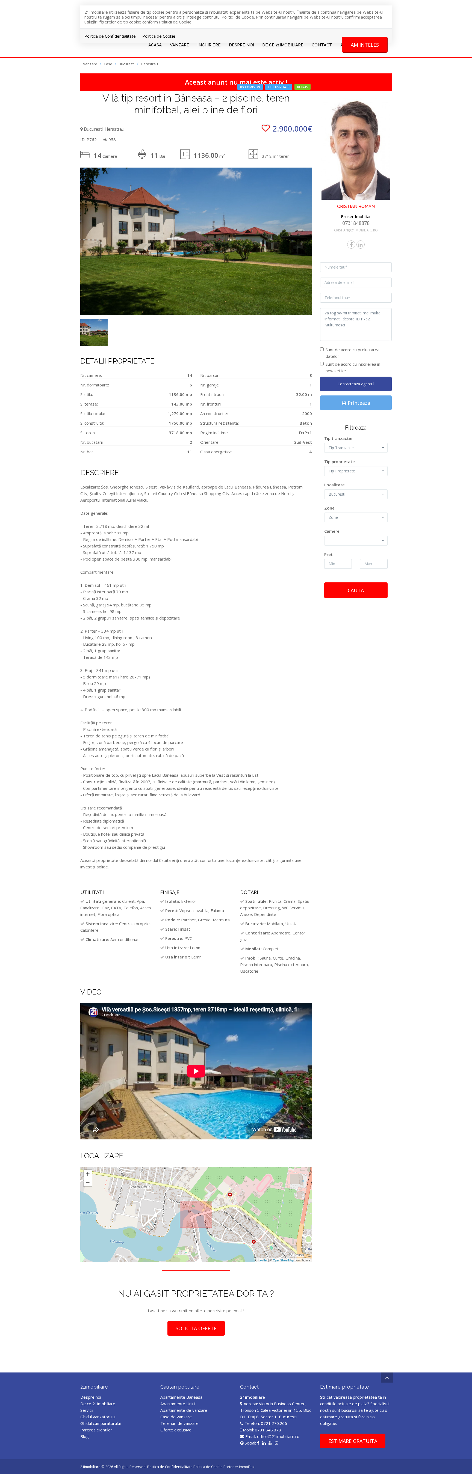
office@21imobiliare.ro (278, 1436)
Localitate (334, 484)
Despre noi (90, 1397)
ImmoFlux (247, 1466)
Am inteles (365, 44)
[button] (356, 448)
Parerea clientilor (96, 1430)
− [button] (88, 1182)
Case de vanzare (176, 1416)
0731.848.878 (268, 1430)
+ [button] (88, 1174)
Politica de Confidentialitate (110, 36)
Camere (332, 531)
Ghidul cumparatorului (100, 1423)
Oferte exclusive (175, 1430)
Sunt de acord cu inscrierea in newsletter (353, 367)
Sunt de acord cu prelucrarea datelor (352, 353)
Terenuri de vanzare (179, 1423)
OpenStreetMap (283, 1260)
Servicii (86, 1410)
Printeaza (358, 403)
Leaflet (262, 1260)
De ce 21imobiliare (97, 1403)
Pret (328, 554)
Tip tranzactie (338, 438)
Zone (329, 508)
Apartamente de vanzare (183, 1410)
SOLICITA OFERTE (196, 1328)
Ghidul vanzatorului (98, 1416)
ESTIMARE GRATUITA (352, 1441)
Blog (84, 1436)
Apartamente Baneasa (181, 1397)
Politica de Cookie (158, 36)
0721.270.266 (274, 1423)
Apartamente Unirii (178, 1403)
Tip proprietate (339, 461)
